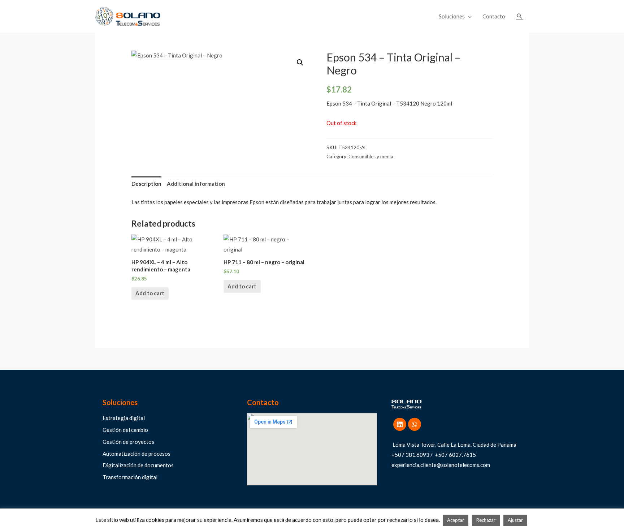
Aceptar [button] (455, 520)
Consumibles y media (370, 156)
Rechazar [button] (485, 520)
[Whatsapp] (414, 424)
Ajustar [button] (515, 520)
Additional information (196, 183)
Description (146, 183)
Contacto (493, 16)
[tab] (146, 184)
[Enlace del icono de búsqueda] (519, 16)
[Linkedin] (399, 424)
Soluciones (452, 16)
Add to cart (149, 293)
